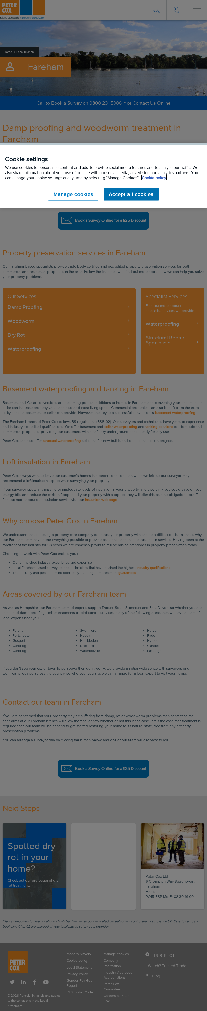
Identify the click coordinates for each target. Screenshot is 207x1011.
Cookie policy (154, 178)
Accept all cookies (131, 194)
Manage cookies (73, 194)
